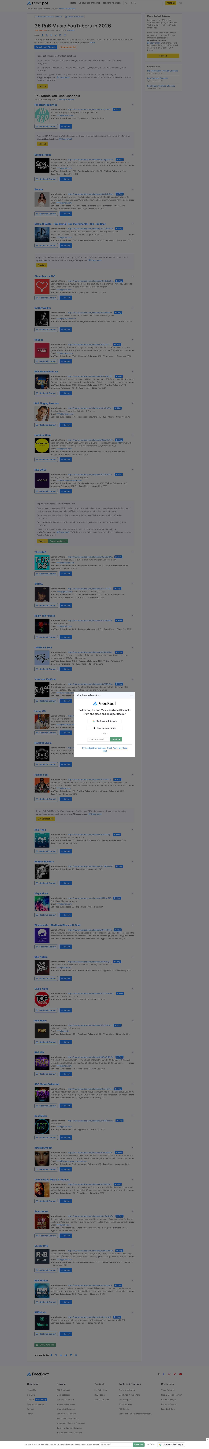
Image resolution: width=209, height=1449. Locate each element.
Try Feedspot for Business (94, 748)
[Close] (131, 695)
